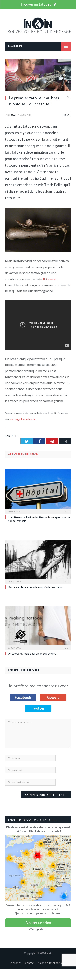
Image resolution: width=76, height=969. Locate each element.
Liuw (12, 115)
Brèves (67, 115)
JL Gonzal (49, 279)
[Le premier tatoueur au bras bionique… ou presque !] (38, 75)
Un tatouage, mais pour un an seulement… (32, 653)
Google (53, 697)
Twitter (38, 708)
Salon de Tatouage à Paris (53, 963)
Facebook (23, 697)
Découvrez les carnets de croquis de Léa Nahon (35, 587)
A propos (15, 963)
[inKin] (38, 24)
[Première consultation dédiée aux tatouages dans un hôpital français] (38, 491)
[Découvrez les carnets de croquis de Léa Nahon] (38, 561)
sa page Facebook (22, 419)
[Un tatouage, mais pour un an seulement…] (38, 627)
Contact (29, 963)
